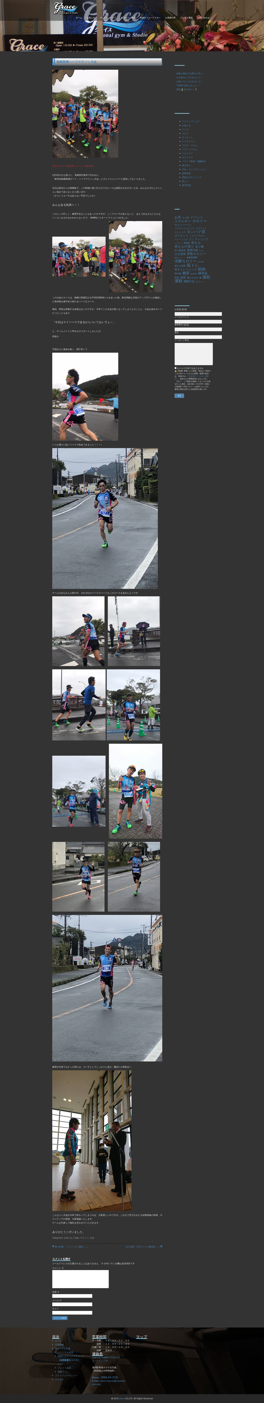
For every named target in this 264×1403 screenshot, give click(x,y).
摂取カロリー (196, 254)
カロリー (199, 221)
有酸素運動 (191, 257)
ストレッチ (180, 232)
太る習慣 (180, 254)
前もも (196, 242)
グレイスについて (108, 17)
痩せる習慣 (180, 266)
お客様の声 (170, 17)
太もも (201, 250)
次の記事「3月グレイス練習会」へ (143, 1246)
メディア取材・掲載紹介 (194, 161)
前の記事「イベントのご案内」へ (71, 1246)
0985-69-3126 (109, 1377)
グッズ (185, 129)
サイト (55, 1308)
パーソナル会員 (65, 1352)
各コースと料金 (128, 17)
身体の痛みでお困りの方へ (189, 73)
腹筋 (206, 277)
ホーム (79, 17)
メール (57, 1300)
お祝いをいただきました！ (189, 81)
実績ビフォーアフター (150, 17)
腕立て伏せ (192, 277)
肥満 (177, 277)
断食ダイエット (180, 258)
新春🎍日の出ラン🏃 (186, 89)
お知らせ (91, 17)
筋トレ (185, 181)
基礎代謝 (192, 250)
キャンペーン (183, 224)
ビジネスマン (188, 141)
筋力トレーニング (186, 269)
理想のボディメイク (192, 177)
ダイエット (187, 137)
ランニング (201, 239)
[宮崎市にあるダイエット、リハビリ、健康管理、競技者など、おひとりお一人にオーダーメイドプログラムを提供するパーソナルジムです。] (118, 14)
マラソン (84, 1237)
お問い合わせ (203, 17)
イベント (196, 217)
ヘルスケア (187, 153)
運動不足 (189, 281)
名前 (55, 1292)
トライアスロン (197, 235)
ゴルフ (185, 133)
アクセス (59, 1379)
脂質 (183, 277)
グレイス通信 (186, 17)
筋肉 (202, 269)
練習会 (203, 273)
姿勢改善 (186, 173)
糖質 (186, 273)
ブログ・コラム (189, 145)
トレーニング (181, 239)
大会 (92, 1237)
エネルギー (183, 221)
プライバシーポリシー (66, 1375)
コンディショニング (184, 228)
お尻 (178, 217)
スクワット (201, 228)
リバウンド (178, 243)
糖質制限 (194, 274)
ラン (191, 239)
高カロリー (199, 282)
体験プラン (63, 1371)
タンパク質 (196, 231)
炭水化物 (201, 262)
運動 (178, 281)
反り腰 (199, 246)
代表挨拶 (59, 1344)
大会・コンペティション (194, 169)
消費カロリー (185, 261)
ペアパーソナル (189, 149)
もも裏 (185, 217)
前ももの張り (184, 246)
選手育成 (186, 185)
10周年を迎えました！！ (188, 85)
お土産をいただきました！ (189, 77)
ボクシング (187, 157)
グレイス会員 (64, 1368)
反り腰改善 (180, 250)
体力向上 (186, 165)
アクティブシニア (191, 121)
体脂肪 (186, 243)
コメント (58, 1268)
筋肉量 (178, 273)
